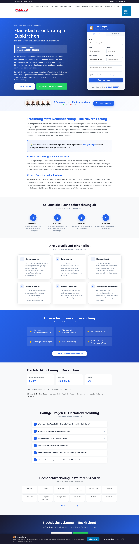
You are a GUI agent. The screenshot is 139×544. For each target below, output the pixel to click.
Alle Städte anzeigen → (69, 506)
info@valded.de (120, 1)
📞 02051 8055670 (126, 10)
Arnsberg (61, 488)
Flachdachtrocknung (25, 25)
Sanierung (98, 6)
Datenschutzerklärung (108, 75)
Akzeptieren (93, 539)
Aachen (29, 488)
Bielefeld (77, 497)
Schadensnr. (110, 55)
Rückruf (116, 34)
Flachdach (108, 6)
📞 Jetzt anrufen (24, 86)
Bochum (109, 497)
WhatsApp (111, 1)
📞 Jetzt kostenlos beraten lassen (69, 353)
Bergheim (29, 497)
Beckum (109, 488)
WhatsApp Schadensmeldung (51, 86)
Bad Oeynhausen (77, 489)
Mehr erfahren (121, 539)
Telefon (108, 47)
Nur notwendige (108, 539)
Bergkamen (61, 497)
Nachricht (92, 64)
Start (32, 6)
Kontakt (117, 6)
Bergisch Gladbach (45, 498)
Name (91, 39)
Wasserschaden (42, 6)
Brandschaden (87, 6)
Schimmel (76, 6)
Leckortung (54, 6)
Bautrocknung (65, 6)
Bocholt (93, 497)
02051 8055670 (29, 1)
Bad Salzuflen (93, 488)
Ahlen (45, 488)
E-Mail (90, 47)
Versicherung (93, 55)
